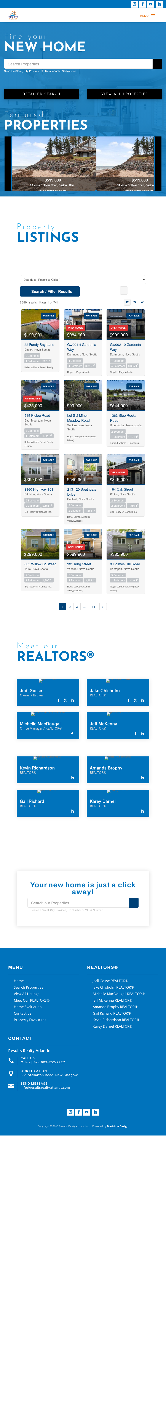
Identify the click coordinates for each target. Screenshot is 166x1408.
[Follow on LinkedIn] (159, 4)
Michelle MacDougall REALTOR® (119, 994)
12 (127, 302)
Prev (8, 163)
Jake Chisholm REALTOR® (113, 988)
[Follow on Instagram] (134, 4)
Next (157, 163)
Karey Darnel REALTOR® (112, 1027)
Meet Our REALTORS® (31, 1001)
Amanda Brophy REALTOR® (115, 1007)
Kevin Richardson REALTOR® (116, 1020)
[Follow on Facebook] (142, 4)
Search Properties (28, 988)
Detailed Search (41, 94)
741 (94, 606)
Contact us (22, 1014)
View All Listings (26, 994)
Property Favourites (30, 1020)
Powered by (110, 1126)
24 (134, 302)
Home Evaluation (28, 1007)
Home (19, 981)
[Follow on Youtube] (150, 4)
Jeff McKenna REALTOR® (112, 1001)
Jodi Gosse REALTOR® (110, 981)
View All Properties (124, 94)
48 (142, 302)
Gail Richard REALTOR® (112, 1014)
